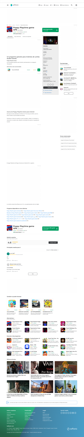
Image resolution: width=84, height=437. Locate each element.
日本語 (34, 428)
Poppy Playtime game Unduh (31, 218)
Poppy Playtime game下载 (46, 212)
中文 (18, 429)
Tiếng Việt (15, 429)
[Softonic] (14, 5)
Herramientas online (10, 423)
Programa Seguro (18, 33)
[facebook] (48, 85)
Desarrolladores (65, 5)
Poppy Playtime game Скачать (45, 216)
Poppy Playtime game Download (14, 216)
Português (48, 428)
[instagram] (64, 413)
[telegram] (75, 413)
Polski (45, 428)
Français (21, 428)
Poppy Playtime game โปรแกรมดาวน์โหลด (33, 210)
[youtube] (73, 413)
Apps (41, 5)
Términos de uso (46, 415)
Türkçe (12, 429)
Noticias (57, 5)
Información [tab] (10, 36)
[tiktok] (66, 413)
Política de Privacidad (47, 417)
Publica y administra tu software (29, 416)
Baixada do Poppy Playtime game (14, 212)
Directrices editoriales (11, 420)
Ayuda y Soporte (10, 416)
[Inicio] (7, 25)
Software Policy (28, 418)
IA (51, 5)
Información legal (46, 414)
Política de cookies (46, 418)
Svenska (55, 428)
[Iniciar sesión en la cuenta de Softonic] (76, 5)
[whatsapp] (53, 85)
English (14, 428)
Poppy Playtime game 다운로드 (31, 212)
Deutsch (10, 428)
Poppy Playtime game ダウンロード (14, 218)
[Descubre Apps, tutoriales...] (71, 5)
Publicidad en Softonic (29, 419)
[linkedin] (71, 413)
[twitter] (50, 85)
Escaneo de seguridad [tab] (27, 36)
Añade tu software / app (11, 421)
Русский (52, 428)
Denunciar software (48, 90)
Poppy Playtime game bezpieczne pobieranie (16, 220)
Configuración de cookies (47, 420)
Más (33, 273)
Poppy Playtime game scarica (42, 214)
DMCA (44, 412)
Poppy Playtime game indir (27, 214)
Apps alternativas (48, 92)
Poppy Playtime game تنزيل (30, 216)
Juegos (47, 5)
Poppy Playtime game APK (23, 28)
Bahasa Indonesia (26, 428)
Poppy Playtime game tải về (13, 214)
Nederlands (41, 428)
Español (17, 428)
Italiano (31, 428)
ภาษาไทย (8, 429)
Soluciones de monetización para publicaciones (30, 413)
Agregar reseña (50, 87)
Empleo (8, 418)
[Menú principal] (7, 5)
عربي (8, 428)
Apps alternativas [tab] (17, 36)
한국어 (37, 428)
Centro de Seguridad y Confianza (11, 415)
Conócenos (9, 412)
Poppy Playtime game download (14, 210)
